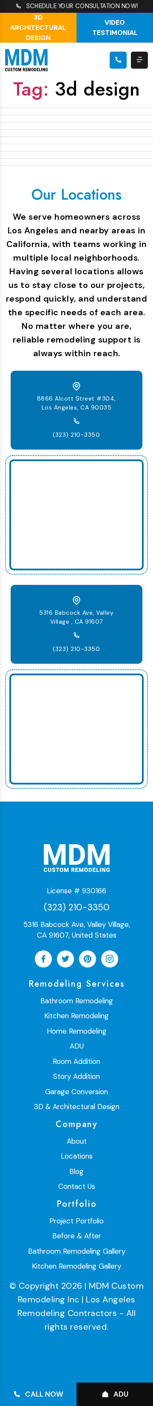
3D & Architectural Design (76, 1106)
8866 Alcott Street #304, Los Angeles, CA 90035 (76, 403)
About (77, 1141)
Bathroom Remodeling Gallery (76, 1251)
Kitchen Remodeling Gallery (76, 1266)
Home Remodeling (77, 1031)
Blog (76, 1171)
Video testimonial (115, 27)
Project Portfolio (76, 1221)
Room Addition (76, 1061)
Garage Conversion (76, 1091)
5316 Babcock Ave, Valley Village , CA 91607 (76, 617)
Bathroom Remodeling (76, 1000)
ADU (77, 1046)
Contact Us (76, 1186)
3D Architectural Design (38, 27)
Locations (77, 1156)
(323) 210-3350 (76, 435)
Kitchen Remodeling (76, 1015)
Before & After (76, 1235)
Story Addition (76, 1076)
